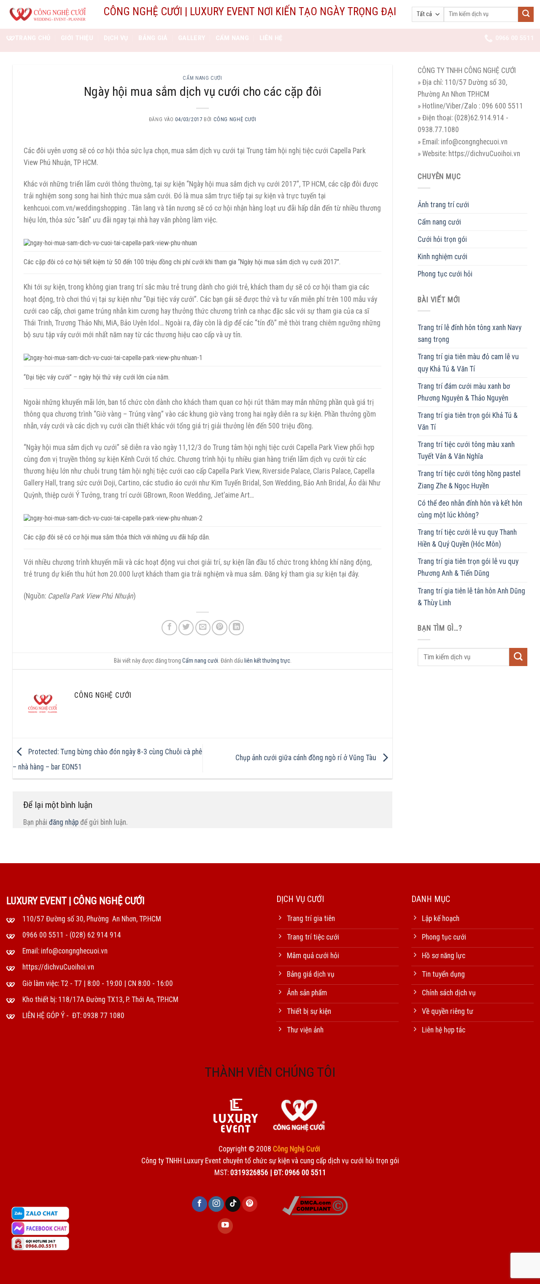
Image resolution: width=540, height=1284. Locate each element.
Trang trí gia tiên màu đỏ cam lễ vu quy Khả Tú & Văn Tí (468, 363)
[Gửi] (526, 14)
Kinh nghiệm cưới (442, 256)
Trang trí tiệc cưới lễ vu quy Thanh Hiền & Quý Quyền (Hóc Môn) (467, 538)
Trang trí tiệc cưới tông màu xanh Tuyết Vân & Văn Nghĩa (466, 450)
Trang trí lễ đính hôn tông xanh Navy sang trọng (469, 333)
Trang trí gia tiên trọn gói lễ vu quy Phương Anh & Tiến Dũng (468, 568)
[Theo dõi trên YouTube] (225, 1226)
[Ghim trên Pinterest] (219, 627)
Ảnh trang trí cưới (443, 204)
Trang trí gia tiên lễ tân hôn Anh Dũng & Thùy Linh (471, 597)
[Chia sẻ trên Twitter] (186, 627)
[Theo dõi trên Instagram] (216, 1204)
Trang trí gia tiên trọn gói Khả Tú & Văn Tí (468, 421)
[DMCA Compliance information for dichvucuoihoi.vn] (315, 1205)
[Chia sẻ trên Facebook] (169, 627)
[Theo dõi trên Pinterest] (249, 1204)
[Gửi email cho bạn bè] (203, 627)
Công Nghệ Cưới (234, 119)
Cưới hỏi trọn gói (442, 239)
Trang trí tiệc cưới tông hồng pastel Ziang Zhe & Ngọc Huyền (469, 480)
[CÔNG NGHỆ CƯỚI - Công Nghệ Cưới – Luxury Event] (48, 14)
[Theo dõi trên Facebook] (199, 1204)
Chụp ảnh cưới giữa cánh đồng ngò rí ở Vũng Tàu (306, 757)
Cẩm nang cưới (202, 78)
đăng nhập (63, 822)
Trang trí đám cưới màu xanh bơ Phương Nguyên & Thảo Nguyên (464, 392)
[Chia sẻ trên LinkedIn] (236, 627)
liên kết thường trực (267, 660)
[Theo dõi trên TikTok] (232, 1204)
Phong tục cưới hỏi (445, 274)
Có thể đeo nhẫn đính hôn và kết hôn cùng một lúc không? (470, 509)
